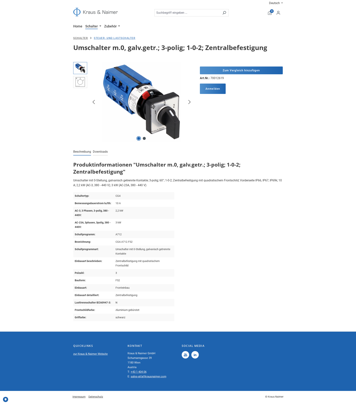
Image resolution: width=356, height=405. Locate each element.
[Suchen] (224, 12)
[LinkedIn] (195, 354)
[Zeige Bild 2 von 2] (144, 138)
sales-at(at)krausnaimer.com (148, 376)
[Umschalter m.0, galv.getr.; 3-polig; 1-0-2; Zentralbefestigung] (141, 102)
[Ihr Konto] (278, 12)
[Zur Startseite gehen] (95, 12)
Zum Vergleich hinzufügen (241, 70)
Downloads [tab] (100, 151)
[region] (133, 102)
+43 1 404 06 (138, 372)
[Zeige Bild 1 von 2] (138, 138)
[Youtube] (185, 354)
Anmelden (212, 88)
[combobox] (187, 12)
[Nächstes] (189, 102)
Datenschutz (95, 396)
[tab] (82, 151)
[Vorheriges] (93, 102)
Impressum (78, 396)
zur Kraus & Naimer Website (90, 354)
